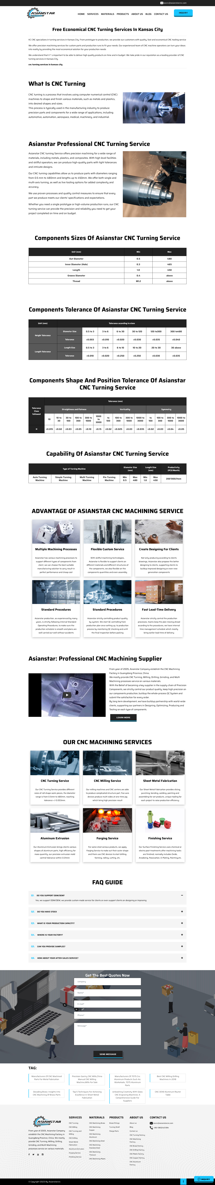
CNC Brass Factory (136, 1146)
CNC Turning (73, 1123)
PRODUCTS (123, 14)
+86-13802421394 (161, 1127)
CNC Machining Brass (97, 1123)
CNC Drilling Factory (137, 1150)
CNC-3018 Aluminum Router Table (168, 1093)
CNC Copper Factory (137, 1158)
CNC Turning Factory (137, 1135)
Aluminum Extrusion (55, 838)
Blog (131, 1127)
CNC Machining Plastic (97, 1158)
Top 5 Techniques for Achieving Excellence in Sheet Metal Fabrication (87, 1094)
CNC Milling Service (107, 780)
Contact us (133, 1131)
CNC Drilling (73, 1138)
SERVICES (93, 14)
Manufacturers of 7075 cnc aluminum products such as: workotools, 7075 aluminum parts (127, 1081)
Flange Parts (114, 1131)
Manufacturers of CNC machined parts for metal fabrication (46, 1078)
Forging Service (107, 838)
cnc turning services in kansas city (45, 64)
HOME (81, 14)
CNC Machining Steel (97, 1141)
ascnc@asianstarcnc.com (175, 2)
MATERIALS (107, 14)
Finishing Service (160, 838)
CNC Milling (73, 1127)
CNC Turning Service (55, 780)
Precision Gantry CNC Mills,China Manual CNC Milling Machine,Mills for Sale (87, 1079)
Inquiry (205, 1179)
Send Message (108, 1054)
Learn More (123, 717)
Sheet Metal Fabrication (160, 780)
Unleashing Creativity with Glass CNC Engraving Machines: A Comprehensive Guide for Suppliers (127, 1096)
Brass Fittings (114, 1123)
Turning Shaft (114, 1127)
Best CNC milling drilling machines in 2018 (168, 1078)
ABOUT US (137, 14)
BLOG (148, 14)
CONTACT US (161, 14)
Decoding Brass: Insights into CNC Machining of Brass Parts (46, 1093)
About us (133, 1123)
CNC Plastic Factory (137, 1154)
